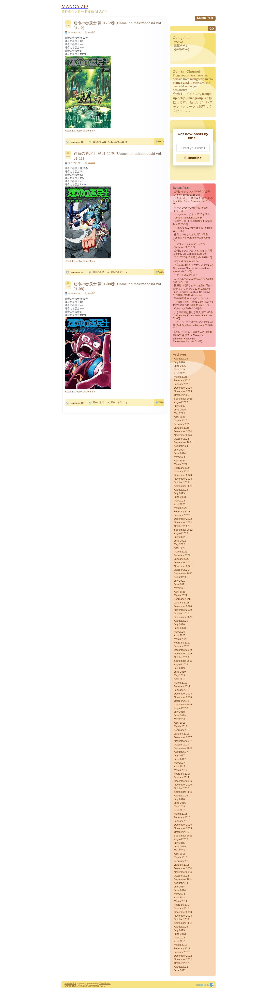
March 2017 (180, 770)
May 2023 (179, 500)
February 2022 (182, 555)
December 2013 (183, 912)
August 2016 (181, 795)
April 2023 (179, 504)
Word (102, 983)
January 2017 (181, 777)
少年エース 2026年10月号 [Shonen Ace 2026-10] (193, 223)
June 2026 (180, 366)
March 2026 (180, 376)
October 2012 (181, 963)
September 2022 (183, 529)
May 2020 (179, 631)
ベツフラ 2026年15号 (186, 275)
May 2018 (179, 719)
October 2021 (181, 569)
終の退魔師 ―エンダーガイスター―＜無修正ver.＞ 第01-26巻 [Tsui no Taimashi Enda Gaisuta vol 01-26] (193, 301)
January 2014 (181, 908)
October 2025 (181, 395)
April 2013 (179, 941)
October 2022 (181, 526)
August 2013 (181, 926)
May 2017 (179, 762)
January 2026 (181, 384)
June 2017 (180, 759)
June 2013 (180, 934)
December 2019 (183, 650)
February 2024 (182, 467)
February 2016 (182, 817)
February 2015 (182, 861)
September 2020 (183, 617)
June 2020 (180, 628)
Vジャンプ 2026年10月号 (188, 308)
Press (108, 983)
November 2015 (183, 828)
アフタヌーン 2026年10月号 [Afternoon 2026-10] (189, 246)
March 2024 (180, 464)
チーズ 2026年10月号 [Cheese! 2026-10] (190, 209)
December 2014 (183, 868)
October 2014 (181, 875)
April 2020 (179, 635)
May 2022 (179, 544)
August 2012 (181, 966)
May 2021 (179, 588)
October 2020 (181, 613)
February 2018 (182, 730)
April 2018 (179, 722)
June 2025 (180, 409)
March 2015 (180, 857)
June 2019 (180, 671)
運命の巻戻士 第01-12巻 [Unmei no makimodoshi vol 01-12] (117, 25)
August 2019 (181, 664)
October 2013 (181, 919)
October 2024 (181, 438)
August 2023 (181, 489)
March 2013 (180, 944)
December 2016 (183, 781)
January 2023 (181, 515)
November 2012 (183, 959)
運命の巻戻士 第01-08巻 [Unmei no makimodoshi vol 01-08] (117, 286)
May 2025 (179, 413)
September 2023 (183, 486)
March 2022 (180, 551)
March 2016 (180, 813)
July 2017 (179, 755)
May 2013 (179, 937)
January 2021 (181, 602)
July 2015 (179, 843)
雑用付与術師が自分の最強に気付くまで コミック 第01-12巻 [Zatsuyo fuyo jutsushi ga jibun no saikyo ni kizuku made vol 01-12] (193, 290)
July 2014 (179, 886)
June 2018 (180, 715)
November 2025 (183, 391)
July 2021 (179, 580)
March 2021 (180, 595)
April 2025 (179, 417)
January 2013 (181, 952)
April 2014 (179, 897)
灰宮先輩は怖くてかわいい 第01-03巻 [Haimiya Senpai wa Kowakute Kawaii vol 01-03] (193, 268)
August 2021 (181, 577)
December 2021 (183, 562)
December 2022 (183, 518)
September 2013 (183, 923)
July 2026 (179, 362)
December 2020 (183, 606)
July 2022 (179, 537)
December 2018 (183, 693)
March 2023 (180, 508)
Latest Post (205, 17)
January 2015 (181, 864)
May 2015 (179, 850)
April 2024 (179, 460)
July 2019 (179, 668)
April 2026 (179, 373)
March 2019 (180, 682)
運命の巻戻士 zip (119, 141)
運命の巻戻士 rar (101, 141)
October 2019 (181, 657)
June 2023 (180, 497)
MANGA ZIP (70, 983)
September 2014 (183, 879)
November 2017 (183, 741)
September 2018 (183, 704)
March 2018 (180, 726)
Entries (67, 986)
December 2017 (183, 737)
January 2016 (181, 821)
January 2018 (181, 733)
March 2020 (180, 639)
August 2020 (181, 620)
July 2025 (179, 406)
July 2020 (179, 624)
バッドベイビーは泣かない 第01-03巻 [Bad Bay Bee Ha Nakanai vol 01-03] (193, 325)
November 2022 (183, 522)
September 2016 (183, 792)
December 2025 (183, 387)
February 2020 (182, 642)
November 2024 (183, 435)
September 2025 (183, 398)
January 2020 (181, 646)
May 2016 (179, 806)
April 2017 (179, 766)
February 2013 (182, 948)
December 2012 (183, 955)
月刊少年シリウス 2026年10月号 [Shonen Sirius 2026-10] (191, 193)
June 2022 (180, 540)
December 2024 (183, 431)
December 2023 (183, 475)
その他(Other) (181, 49)
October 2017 (181, 744)
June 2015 (180, 846)
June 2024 (180, 453)
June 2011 (180, 970)
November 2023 (183, 478)
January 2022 (181, 559)
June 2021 (180, 584)
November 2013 (183, 915)
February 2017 (182, 773)
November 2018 (183, 697)
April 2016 (179, 810)
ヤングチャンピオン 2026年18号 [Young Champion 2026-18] (191, 216)
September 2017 (183, 748)
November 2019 (183, 653)
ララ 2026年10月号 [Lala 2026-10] (193, 257)
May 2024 (179, 457)
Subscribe (193, 158)
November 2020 (183, 609)
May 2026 (179, 369)
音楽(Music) (180, 45)
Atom (80, 986)
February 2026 (182, 380)
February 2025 (182, 424)
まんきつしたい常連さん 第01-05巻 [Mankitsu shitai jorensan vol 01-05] (193, 201)
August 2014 (181, 883)
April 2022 (179, 548)
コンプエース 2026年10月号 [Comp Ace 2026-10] (193, 280)
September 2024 (183, 442)
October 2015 (181, 832)
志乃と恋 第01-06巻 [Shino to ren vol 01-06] (192, 229)
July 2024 (179, 449)
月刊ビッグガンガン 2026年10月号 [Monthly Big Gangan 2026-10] (192, 252)
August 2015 (181, 839)
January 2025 (181, 427)
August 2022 (181, 533)
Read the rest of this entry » (80, 130)
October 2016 (181, 788)
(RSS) (74, 986)
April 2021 (179, 591)
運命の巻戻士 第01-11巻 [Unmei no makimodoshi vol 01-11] (117, 155)
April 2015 (179, 853)
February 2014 (182, 904)
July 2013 (179, 930)
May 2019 (179, 675)
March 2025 (180, 420)
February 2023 (182, 511)
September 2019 (183, 660)
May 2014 (179, 894)
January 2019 (181, 690)
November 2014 (183, 872)
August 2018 (181, 708)
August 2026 (181, 358)
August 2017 (181, 752)
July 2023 (179, 493)
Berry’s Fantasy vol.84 (186, 261)
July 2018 (179, 711)
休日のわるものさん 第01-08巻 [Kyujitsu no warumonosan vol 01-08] (192, 237)
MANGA (91, 32)
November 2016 (183, 784)
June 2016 (180, 802)
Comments (92, 986)
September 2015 (183, 835)
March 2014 (180, 901)
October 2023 (181, 482)
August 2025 (181, 402)
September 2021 (183, 573)
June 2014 (180, 890)
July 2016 (179, 799)
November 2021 (183, 566)
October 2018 (181, 701)
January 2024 (181, 471)
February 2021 (182, 599)
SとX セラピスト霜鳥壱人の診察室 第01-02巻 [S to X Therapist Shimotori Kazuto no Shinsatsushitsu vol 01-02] (192, 337)
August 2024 (181, 446)
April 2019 (179, 679)
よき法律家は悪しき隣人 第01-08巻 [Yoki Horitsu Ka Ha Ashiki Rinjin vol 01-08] (193, 315)
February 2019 (182, 686)
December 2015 (183, 824)
